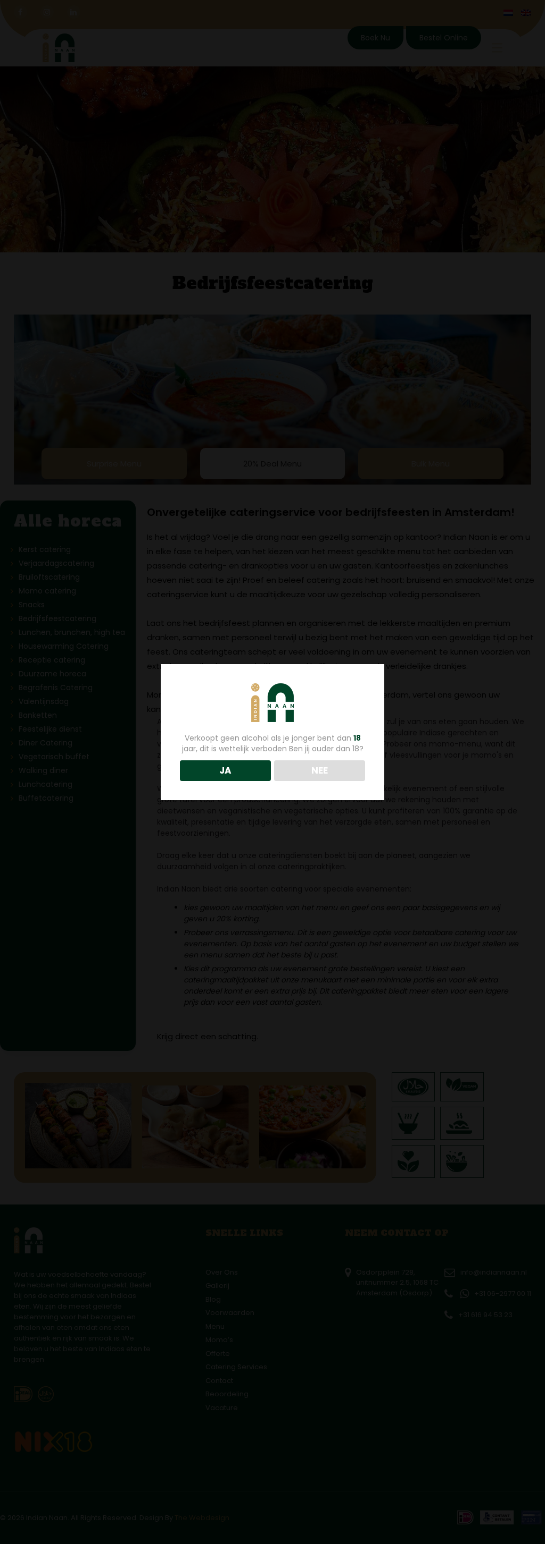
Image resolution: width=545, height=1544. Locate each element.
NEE (319, 770)
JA (225, 770)
